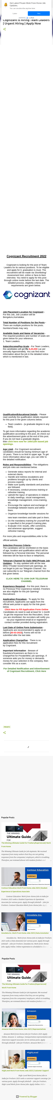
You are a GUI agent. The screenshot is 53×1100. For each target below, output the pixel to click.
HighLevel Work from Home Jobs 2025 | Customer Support (25, 1071)
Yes (38, 13)
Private (7, 727)
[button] (4, 29)
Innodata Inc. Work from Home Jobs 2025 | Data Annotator (25, 933)
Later (15, 13)
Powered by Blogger (28, 1096)
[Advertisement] (26, 147)
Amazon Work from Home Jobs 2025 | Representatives (24, 1029)
